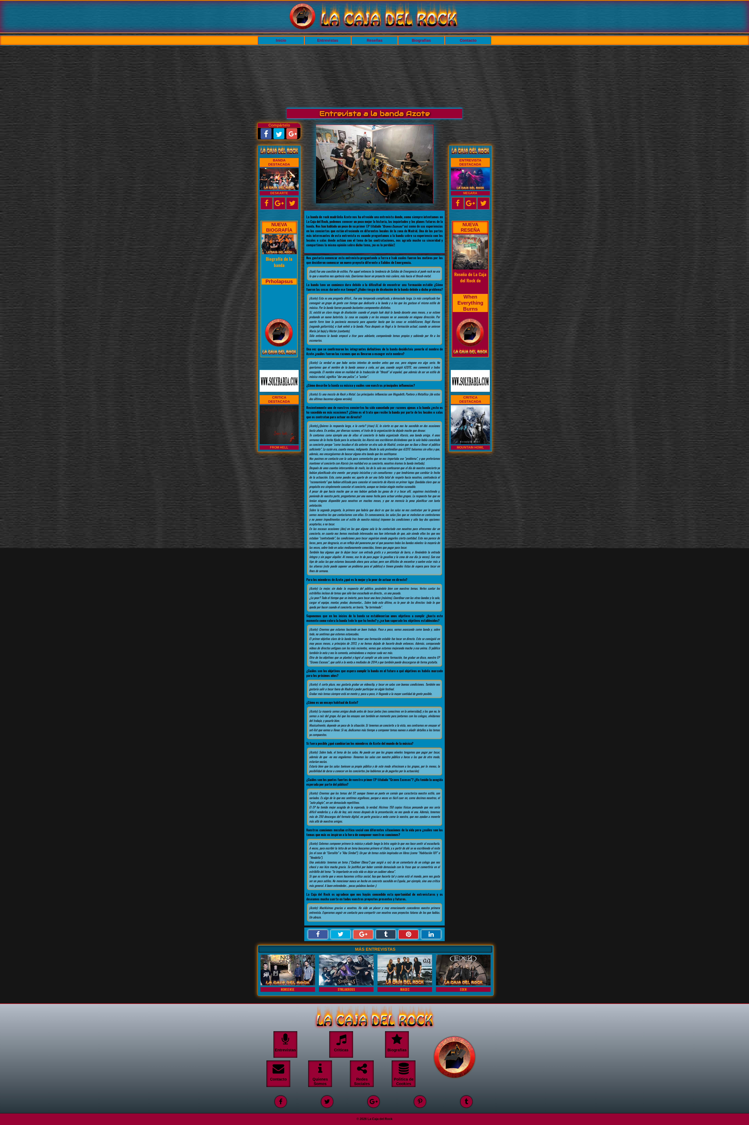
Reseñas (374, 40)
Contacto (468, 40)
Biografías (421, 40)
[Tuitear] (341, 934)
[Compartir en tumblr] (386, 934)
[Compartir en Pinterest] (408, 934)
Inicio (281, 40)
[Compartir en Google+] (363, 934)
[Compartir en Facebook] (318, 934)
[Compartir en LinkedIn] (431, 934)
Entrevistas (327, 40)
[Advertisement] (374, 75)
